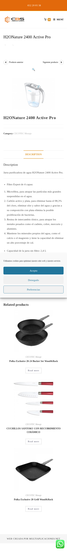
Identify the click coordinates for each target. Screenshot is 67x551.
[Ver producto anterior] (5, 62)
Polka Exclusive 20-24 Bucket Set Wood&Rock (33, 361)
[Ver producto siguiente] (61, 62)
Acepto (33, 270)
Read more (33, 370)
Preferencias (33, 289)
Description (33, 154)
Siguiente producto (50, 62)
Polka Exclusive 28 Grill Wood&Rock (33, 499)
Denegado (33, 280)
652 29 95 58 (34, 5)
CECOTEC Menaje (23, 133)
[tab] (33, 154)
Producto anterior (16, 62)
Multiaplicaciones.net (44, 538)
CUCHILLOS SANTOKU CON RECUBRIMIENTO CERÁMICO (34, 430)
